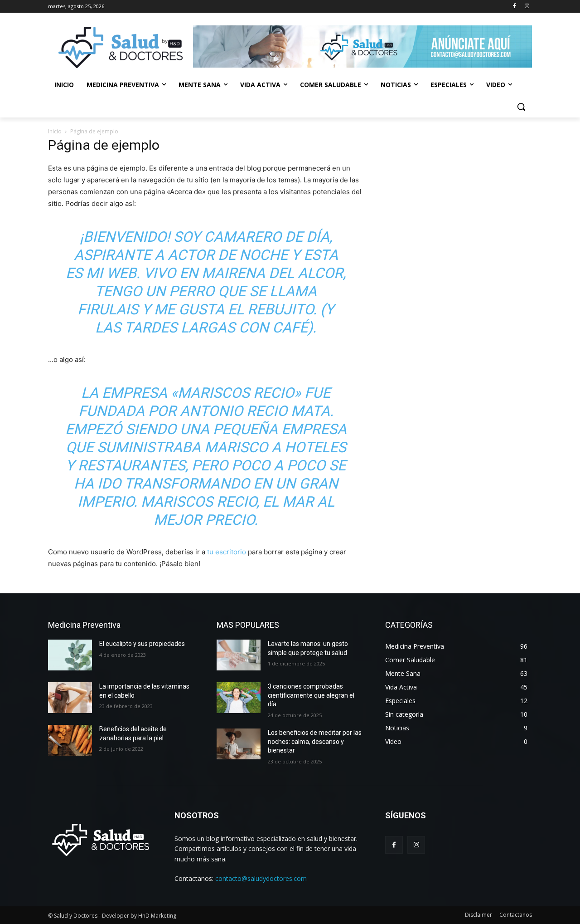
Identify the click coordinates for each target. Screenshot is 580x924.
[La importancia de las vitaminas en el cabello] (70, 697)
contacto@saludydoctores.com (261, 878)
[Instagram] (527, 6)
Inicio (55, 131)
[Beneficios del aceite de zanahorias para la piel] (70, 740)
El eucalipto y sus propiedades (142, 643)
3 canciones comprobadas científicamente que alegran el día (311, 695)
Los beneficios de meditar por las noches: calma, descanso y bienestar (315, 741)
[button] (521, 106)
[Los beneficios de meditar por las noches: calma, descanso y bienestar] (239, 743)
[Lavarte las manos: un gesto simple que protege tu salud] (239, 655)
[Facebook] (514, 6)
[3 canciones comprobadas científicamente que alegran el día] (239, 697)
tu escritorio (226, 552)
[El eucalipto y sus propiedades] (70, 655)
